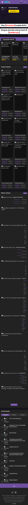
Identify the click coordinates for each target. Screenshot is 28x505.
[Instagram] (12, 492)
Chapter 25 (19, 252)
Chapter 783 (17, 201)
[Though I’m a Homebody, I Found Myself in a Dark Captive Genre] (7, 102)
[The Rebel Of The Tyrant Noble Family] (12, 225)
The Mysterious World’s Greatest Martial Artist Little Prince (17, 440)
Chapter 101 (18, 161)
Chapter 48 (4, 163)
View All (25, 67)
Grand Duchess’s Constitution (6, 136)
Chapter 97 (24, 322)
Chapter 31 (17, 137)
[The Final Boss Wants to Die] (7, 174)
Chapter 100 (18, 163)
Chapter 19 (4, 113)
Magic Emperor (13, 480)
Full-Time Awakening (15, 57)
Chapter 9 (17, 89)
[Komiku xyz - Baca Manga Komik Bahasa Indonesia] (7, 3)
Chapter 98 (24, 318)
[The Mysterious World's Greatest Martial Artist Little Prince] (7, 78)
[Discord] (15, 492)
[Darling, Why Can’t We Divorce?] (11, 316)
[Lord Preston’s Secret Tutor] (9, 373)
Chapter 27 (22, 375)
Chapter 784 (17, 199)
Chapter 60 (4, 139)
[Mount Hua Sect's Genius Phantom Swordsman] (14, 335)
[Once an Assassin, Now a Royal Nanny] (12, 351)
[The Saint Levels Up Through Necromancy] (20, 126)
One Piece (12, 461)
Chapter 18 (4, 115)
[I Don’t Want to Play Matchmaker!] (11, 298)
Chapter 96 (24, 326)
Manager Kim (18, 111)
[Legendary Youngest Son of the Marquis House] (14, 209)
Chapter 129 (4, 91)
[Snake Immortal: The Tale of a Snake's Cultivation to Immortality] (20, 150)
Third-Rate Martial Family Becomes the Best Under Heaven (16, 454)
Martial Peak (12, 433)
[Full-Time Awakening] (17, 48)
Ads (14, 486)
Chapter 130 (4, 89)
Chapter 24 (19, 255)
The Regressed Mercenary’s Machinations (6, 58)
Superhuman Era (14, 447)
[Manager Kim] (20, 102)
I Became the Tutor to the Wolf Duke (20, 88)
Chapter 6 (17, 187)
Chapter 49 (4, 161)
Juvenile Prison (13, 473)
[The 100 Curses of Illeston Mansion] (11, 278)
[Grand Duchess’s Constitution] (7, 126)
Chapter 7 (17, 185)
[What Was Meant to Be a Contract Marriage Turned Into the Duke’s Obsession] (14, 388)
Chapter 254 (18, 115)
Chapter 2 (4, 185)
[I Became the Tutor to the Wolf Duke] (20, 78)
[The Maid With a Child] (20, 174)
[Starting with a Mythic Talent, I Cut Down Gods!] (7, 150)
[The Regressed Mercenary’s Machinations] (6, 48)
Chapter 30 (17, 139)
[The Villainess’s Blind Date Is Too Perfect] (13, 261)
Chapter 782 (17, 203)
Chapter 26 (19, 249)
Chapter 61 (4, 137)
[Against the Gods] (7, 197)
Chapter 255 (18, 113)
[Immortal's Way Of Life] (8, 247)
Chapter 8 (17, 91)
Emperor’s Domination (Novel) (17, 466)
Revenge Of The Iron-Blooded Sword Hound (17, 426)
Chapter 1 (4, 187)
